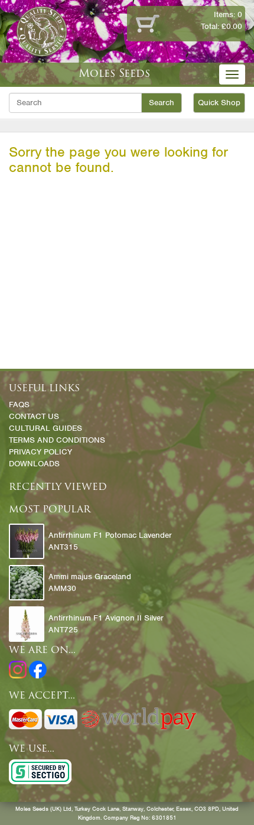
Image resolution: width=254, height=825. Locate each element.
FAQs (19, 404)
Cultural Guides (45, 428)
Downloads (34, 464)
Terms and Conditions (57, 440)
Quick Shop (219, 103)
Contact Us (34, 416)
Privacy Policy (40, 452)
